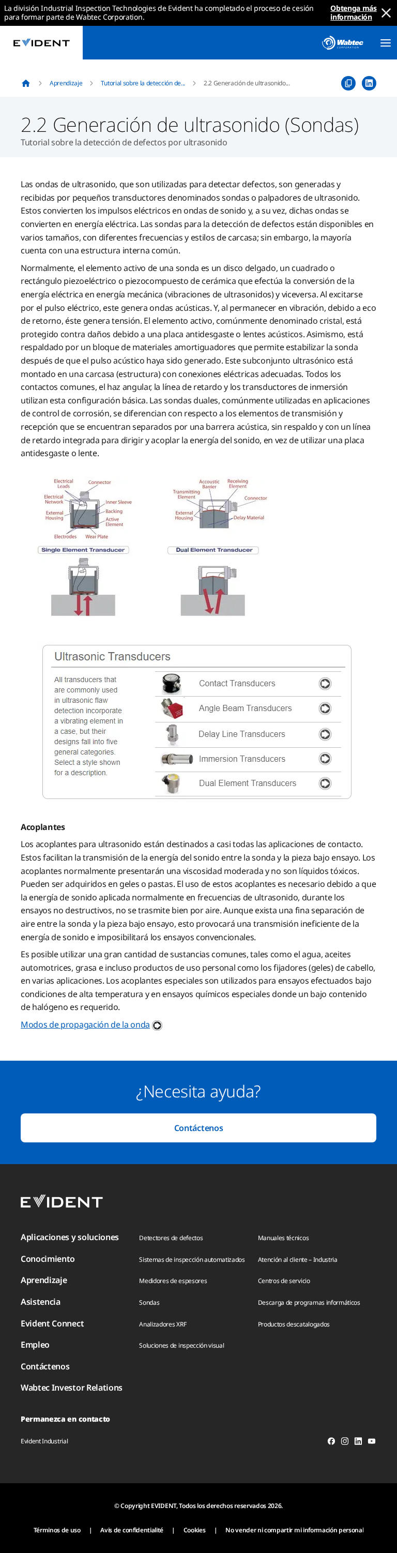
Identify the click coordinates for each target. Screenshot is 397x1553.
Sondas (149, 1302)
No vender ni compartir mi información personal (294, 1530)
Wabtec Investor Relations (72, 1387)
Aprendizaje (66, 83)
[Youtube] (371, 1443)
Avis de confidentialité (131, 1530)
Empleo (35, 1344)
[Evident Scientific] (41, 42)
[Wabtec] (342, 42)
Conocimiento (48, 1258)
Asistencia (40, 1301)
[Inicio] (26, 83)
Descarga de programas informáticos (309, 1302)
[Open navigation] (385, 42)
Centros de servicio (284, 1280)
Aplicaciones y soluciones (70, 1237)
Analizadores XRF (162, 1324)
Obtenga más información (353, 12)
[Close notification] (386, 13)
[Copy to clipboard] (348, 83)
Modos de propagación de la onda (85, 1024)
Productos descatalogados (294, 1324)
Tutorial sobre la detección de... (143, 83)
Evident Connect (52, 1323)
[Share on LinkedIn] (369, 83)
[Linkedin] (358, 1443)
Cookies (195, 1530)
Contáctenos (198, 1128)
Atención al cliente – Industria (298, 1259)
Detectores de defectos (171, 1237)
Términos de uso (57, 1530)
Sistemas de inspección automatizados (192, 1259)
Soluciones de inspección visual (181, 1345)
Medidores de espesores (173, 1280)
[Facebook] (331, 1443)
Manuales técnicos (283, 1237)
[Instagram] (344, 1443)
